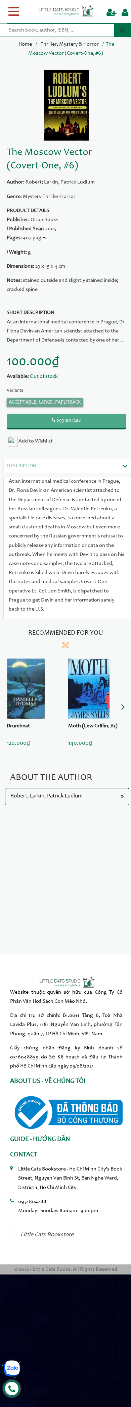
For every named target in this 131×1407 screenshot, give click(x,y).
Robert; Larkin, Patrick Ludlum (60, 182)
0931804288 (68, 420)
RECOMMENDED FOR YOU (65, 633)
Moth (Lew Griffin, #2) (93, 726)
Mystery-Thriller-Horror (49, 196)
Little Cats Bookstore (47, 1235)
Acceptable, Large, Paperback (45, 402)
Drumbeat (18, 726)
